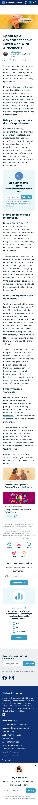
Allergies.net (8, 731)
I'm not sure (21, 632)
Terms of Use (30, 798)
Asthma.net (7, 738)
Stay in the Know (19, 777)
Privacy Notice (18, 798)
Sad (28, 545)
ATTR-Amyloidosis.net (12, 745)
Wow (13, 554)
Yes (17, 623)
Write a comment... (13, 576)
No (17, 627)
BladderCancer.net (10, 752)
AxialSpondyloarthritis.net (14, 749)
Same (23, 554)
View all (7, 760)
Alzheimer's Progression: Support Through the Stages (18, 485)
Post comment (19, 583)
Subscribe (26, 197)
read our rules (19, 567)
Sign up (31, 790)
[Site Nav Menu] (35, 2)
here (27, 538)
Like (8, 545)
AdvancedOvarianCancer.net (15, 728)
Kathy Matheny (16, 52)
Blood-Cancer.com (10, 755)
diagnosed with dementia (14, 319)
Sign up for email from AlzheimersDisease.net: (19, 187)
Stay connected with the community (14, 657)
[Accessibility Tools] (26, 2)
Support (18, 545)
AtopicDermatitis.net (11, 742)
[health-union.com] (12, 693)
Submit (19, 638)
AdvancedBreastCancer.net (15, 724)
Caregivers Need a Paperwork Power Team (19, 510)
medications (8, 416)
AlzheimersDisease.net (12, 735)
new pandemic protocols (14, 135)
